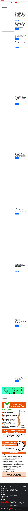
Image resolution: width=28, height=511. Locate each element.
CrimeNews (11, 494)
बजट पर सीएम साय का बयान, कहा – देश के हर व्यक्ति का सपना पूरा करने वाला (20, 321)
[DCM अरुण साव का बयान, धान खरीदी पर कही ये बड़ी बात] (8, 378)
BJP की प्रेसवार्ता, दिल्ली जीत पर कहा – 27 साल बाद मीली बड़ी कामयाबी (20, 33)
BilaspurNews (16, 489)
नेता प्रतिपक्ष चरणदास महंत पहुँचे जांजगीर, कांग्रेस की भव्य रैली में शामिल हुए (20, 98)
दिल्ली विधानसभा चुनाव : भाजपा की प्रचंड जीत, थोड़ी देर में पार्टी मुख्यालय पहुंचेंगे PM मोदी (20, 42)
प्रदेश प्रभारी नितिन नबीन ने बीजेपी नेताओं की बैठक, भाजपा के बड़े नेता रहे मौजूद (20, 265)
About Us (23, 509)
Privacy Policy (15, 509)
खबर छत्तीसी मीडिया (12, 508)
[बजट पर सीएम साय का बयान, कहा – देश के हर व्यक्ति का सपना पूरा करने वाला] (8, 346)
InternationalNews (15, 495)
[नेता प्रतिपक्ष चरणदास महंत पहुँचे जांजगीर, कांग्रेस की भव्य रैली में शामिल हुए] (8, 123)
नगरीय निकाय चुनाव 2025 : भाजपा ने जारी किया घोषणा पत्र (20, 209)
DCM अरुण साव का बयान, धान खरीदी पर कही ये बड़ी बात (20, 377)
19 (22, 493)
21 (25, 493)
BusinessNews (16, 490)
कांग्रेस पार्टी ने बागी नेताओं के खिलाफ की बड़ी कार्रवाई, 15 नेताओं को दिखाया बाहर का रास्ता (20, 24)
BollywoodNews (12, 490)
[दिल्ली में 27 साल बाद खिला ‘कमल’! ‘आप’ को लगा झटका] (8, 179)
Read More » (17, 20)
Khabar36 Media (17, 12)
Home (3, 5)
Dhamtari (15, 494)
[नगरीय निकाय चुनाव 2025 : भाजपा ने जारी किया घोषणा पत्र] (8, 235)
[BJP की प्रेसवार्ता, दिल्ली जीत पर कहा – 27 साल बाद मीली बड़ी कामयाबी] (8, 34)
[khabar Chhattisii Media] (14, 2)
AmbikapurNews (12, 489)
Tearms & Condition (19, 509)
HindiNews (11, 495)
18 (21, 493)
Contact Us (26, 509)
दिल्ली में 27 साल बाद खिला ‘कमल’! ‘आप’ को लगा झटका (20, 154)
